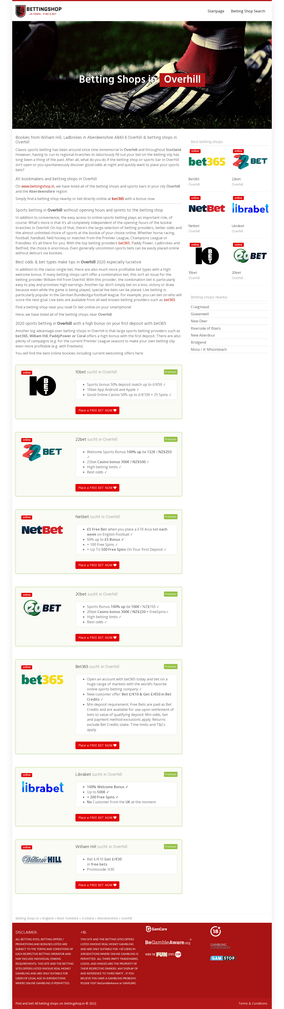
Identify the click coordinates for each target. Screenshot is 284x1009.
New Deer (199, 321)
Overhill (110, 372)
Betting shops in (27, 918)
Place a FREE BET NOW (95, 410)
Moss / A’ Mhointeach (209, 349)
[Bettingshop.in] (39, 11)
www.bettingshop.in (37, 186)
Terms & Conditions (253, 1003)
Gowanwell (200, 314)
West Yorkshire (67, 918)
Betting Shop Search (248, 11)
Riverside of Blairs (206, 328)
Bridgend (198, 342)
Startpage (216, 11)
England (47, 918)
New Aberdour (203, 335)
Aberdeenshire (107, 918)
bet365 (118, 198)
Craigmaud (200, 306)
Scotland (88, 918)
